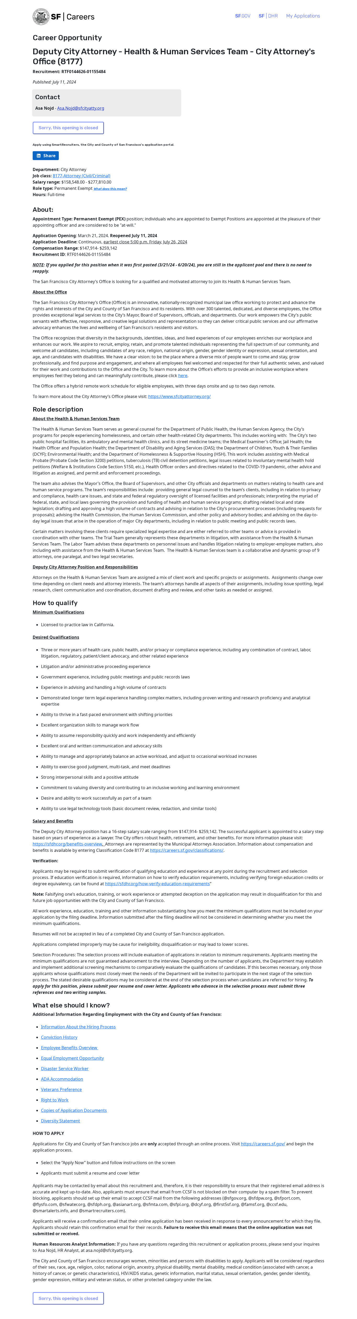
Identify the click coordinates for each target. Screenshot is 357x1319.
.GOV (242, 16)
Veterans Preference (61, 1089)
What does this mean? (110, 189)
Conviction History (59, 1037)
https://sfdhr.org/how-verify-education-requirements (157, 884)
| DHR (268, 16)
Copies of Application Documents (74, 1110)
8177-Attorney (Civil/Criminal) (81, 176)
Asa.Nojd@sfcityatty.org (80, 108)
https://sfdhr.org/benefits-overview (67, 844)
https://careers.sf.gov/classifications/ (186, 850)
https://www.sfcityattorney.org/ (179, 396)
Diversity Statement (60, 1121)
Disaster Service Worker (65, 1068)
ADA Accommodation (62, 1079)
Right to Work (54, 1100)
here (182, 375)
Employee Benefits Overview (69, 1048)
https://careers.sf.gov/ (263, 1144)
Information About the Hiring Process (78, 1027)
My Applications (303, 16)
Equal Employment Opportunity (72, 1058)
